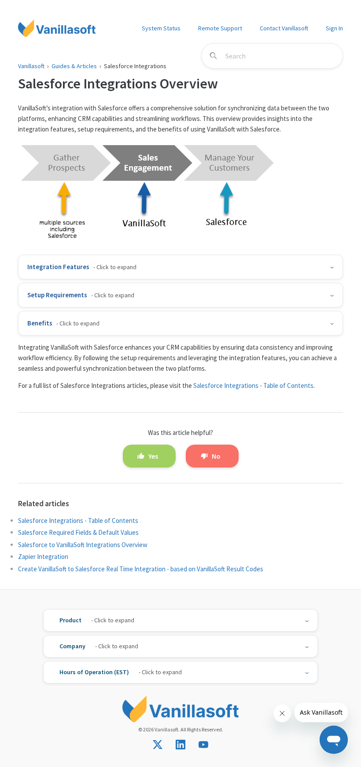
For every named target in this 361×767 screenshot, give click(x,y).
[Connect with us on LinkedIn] (180, 744)
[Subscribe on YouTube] (203, 744)
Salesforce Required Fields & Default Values (78, 532)
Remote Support (220, 28)
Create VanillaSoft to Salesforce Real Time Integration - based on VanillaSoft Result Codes (140, 569)
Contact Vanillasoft (284, 28)
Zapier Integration (43, 556)
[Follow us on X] (157, 744)
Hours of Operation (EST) (94, 672)
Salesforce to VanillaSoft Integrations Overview (82, 545)
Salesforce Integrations (135, 66)
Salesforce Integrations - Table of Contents (253, 385)
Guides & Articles (74, 66)
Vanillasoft (31, 66)
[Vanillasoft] (57, 28)
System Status (161, 28)
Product (70, 620)
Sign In (334, 28)
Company (72, 646)
